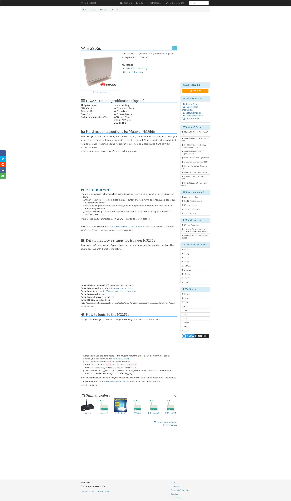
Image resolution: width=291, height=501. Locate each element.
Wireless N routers (190, 205)
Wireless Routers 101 (191, 225)
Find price (196, 91)
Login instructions (134, 72)
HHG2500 (187, 250)
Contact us (175, 486)
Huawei (103, 9)
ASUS (185, 306)
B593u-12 (187, 270)
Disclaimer (175, 494)
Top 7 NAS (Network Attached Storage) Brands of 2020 (193, 146)
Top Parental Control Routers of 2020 (194, 167)
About (173, 482)
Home (85, 9)
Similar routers (192, 118)
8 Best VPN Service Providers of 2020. (194, 133)
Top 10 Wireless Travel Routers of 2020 (195, 139)
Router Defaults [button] (176, 3)
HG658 (186, 278)
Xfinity (185, 327)
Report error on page (166, 423)
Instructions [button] (155, 3)
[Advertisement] (129, 30)
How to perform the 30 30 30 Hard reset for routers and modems (194, 230)
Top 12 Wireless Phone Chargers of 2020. (194, 237)
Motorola (187, 323)
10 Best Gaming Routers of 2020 (195, 162)
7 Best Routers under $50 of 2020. (196, 158)
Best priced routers (190, 197)
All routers (127, 3)
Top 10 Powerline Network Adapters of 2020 (192, 152)
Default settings (193, 113)
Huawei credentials (116, 381)
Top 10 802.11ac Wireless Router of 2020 (194, 184)
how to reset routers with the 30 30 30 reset (127, 226)
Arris (185, 319)
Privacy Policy (176, 498)
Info (94, 9)
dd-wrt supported (190, 213)
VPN (140, 3)
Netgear (186, 298)
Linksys (186, 302)
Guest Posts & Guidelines (180, 490)
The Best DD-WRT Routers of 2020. (193, 177)
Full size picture (101, 92)
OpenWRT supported (191, 209)
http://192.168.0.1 (121, 359)
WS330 (186, 262)
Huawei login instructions (123, 288)
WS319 (186, 254)
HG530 (186, 282)
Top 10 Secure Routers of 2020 (195, 172)
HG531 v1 (187, 266)
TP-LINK (186, 294)
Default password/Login (137, 68)
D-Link (186, 331)
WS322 (186, 258)
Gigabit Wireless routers (192, 201)
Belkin (185, 310)
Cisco (185, 314)
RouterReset (89, 3)
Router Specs (191, 104)
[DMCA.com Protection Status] (195, 336)
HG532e (186, 274)
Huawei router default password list (122, 291)
